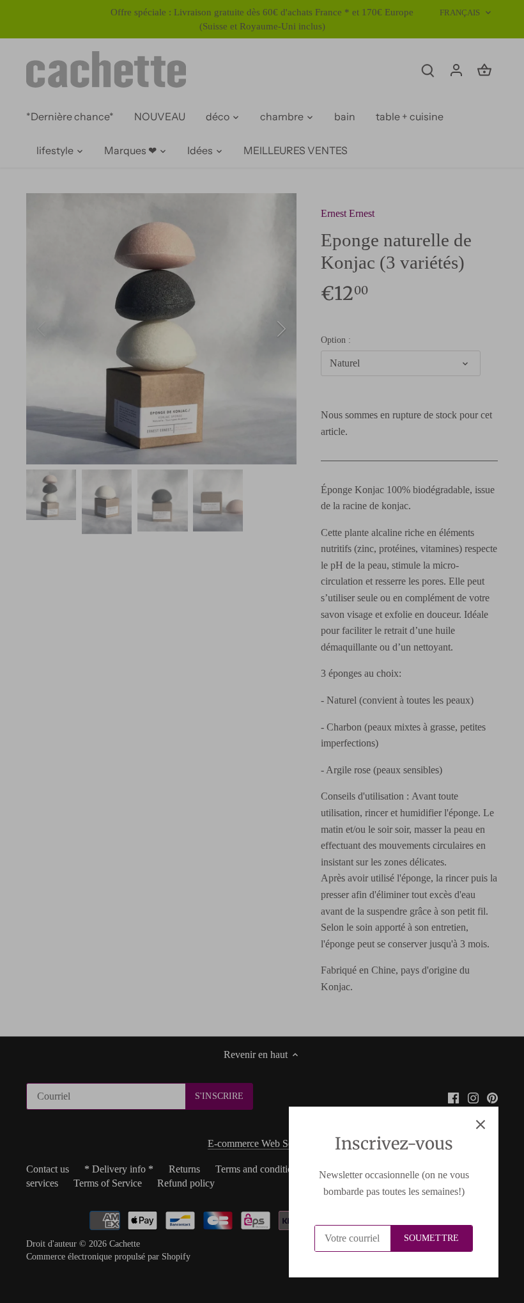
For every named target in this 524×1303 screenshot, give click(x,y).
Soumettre (431, 1238)
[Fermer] (480, 1124)
